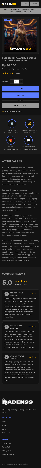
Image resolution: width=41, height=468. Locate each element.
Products (5, 425)
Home (4, 422)
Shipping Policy (7, 443)
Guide (4, 429)
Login (25, 4)
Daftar (34, 4)
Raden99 (6, 168)
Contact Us (6, 433)
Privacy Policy (6, 451)
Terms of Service (8, 454)
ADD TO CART (20, 106)
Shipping (13, 69)
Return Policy (6, 447)
